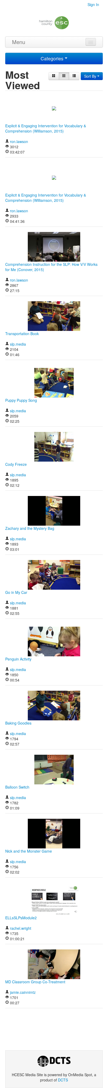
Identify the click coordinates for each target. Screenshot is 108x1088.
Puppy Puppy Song (21, 400)
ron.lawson (19, 141)
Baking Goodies (18, 723)
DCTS (63, 1079)
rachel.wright (20, 928)
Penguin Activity (18, 659)
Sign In (93, 4)
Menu (18, 42)
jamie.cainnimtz (23, 992)
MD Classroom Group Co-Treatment (35, 981)
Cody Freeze (16, 464)
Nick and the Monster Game (28, 851)
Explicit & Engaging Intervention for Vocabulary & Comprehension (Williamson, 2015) (45, 128)
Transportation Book (22, 333)
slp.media (18, 344)
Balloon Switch (17, 787)
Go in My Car (16, 592)
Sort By (90, 76)
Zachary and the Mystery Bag (29, 528)
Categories (53, 58)
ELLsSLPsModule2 (21, 917)
